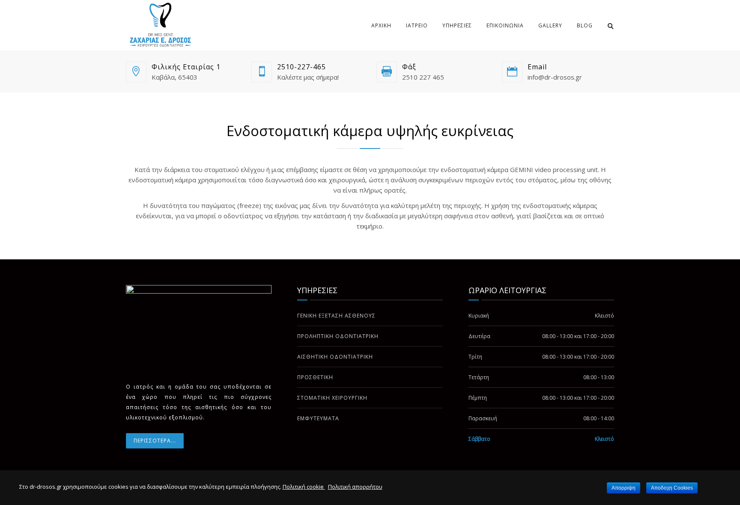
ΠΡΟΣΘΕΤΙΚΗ (315, 377)
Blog (585, 25)
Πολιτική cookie (304, 486)
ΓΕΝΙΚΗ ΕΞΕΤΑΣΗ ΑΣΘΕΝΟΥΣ (336, 315)
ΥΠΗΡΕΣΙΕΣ (457, 25)
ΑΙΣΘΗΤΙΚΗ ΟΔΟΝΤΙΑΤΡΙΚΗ (335, 356)
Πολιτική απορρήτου (355, 486)
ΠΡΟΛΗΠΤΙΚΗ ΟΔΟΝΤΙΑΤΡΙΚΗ (338, 336)
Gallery (550, 25)
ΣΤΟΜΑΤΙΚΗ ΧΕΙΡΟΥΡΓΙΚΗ (332, 397)
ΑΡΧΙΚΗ (381, 25)
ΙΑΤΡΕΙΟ (417, 25)
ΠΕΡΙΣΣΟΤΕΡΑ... (155, 440)
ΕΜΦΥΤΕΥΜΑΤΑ (318, 418)
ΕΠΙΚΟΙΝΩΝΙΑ (505, 25)
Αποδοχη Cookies (672, 488)
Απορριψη (624, 488)
